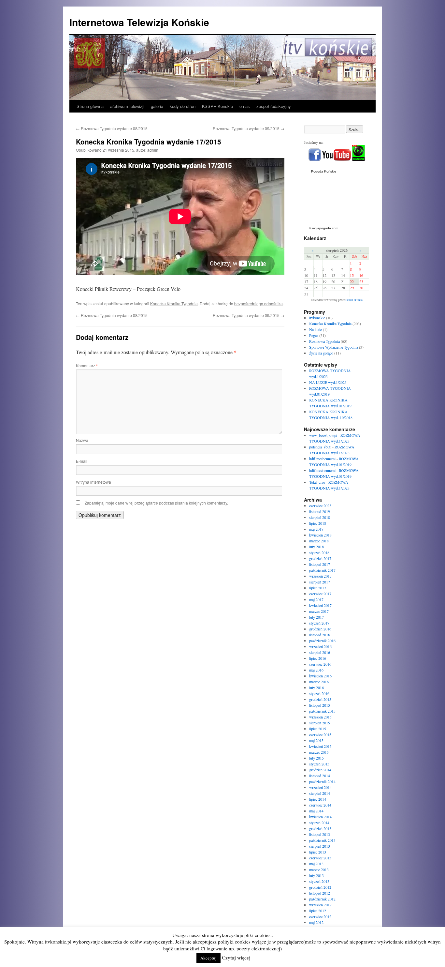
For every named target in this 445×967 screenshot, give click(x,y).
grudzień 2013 (320, 828)
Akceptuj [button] (208, 958)
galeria (157, 106)
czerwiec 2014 (320, 805)
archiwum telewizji (127, 106)
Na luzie (315, 329)
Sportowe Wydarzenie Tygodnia (333, 347)
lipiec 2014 (317, 799)
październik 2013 (322, 840)
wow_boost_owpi (323, 435)
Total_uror (317, 482)
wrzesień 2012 (320, 904)
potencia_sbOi (320, 446)
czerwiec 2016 (320, 664)
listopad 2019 (319, 511)
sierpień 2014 (319, 793)
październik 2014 (322, 781)
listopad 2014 (319, 775)
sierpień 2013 (319, 846)
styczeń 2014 (319, 822)
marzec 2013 (319, 869)
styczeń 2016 (319, 693)
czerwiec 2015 (320, 734)
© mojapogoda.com (323, 228)
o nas (244, 106)
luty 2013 (316, 875)
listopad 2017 (319, 564)
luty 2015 (316, 758)
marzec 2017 (319, 611)
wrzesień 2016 (320, 646)
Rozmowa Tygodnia (324, 341)
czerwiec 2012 (320, 916)
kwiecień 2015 (320, 746)
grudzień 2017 (320, 558)
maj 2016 (316, 669)
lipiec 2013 (317, 851)
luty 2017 (316, 617)
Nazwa (82, 440)
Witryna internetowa (93, 482)
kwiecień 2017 (320, 605)
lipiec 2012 (317, 910)
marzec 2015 (319, 752)
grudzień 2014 (320, 769)
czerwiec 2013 (320, 857)
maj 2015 (316, 740)
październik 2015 (322, 711)
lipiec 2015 (317, 728)
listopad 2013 (319, 834)
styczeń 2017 (319, 623)
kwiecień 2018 (320, 534)
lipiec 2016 (317, 658)
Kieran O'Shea (354, 300)
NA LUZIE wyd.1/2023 (328, 382)
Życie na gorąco (321, 352)
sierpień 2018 (319, 517)
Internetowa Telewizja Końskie (139, 22)
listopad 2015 (319, 705)
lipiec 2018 (317, 523)
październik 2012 (322, 898)
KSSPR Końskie (217, 106)
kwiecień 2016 (320, 675)
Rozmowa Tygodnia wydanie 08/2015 (112, 128)
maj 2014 (316, 810)
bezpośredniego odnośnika (258, 303)
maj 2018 (316, 529)
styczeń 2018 (319, 552)
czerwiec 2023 (320, 505)
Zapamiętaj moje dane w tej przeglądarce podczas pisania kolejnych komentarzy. (156, 503)
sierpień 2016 (319, 652)
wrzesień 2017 (320, 576)
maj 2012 (316, 922)
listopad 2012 (319, 893)
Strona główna (90, 106)
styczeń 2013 (319, 881)
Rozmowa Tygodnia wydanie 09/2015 (248, 128)
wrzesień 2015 (320, 716)
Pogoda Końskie (323, 171)
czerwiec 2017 (320, 593)
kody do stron (182, 106)
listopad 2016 (319, 634)
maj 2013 (316, 863)
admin (152, 150)
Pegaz (313, 335)
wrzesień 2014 (320, 787)
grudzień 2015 (320, 699)
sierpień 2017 (319, 581)
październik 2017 (322, 570)
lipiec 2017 (317, 587)
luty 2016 (316, 687)
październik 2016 (322, 640)
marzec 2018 (319, 540)
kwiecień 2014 (320, 816)
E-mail (81, 461)
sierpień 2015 (319, 722)
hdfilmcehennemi (322, 458)
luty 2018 (316, 546)
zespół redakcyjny (273, 106)
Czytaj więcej (236, 957)
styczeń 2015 (319, 763)
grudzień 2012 (320, 887)
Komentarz (87, 365)
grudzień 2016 (320, 628)
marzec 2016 (319, 681)
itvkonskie (317, 317)
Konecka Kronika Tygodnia (174, 303)
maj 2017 (316, 599)
